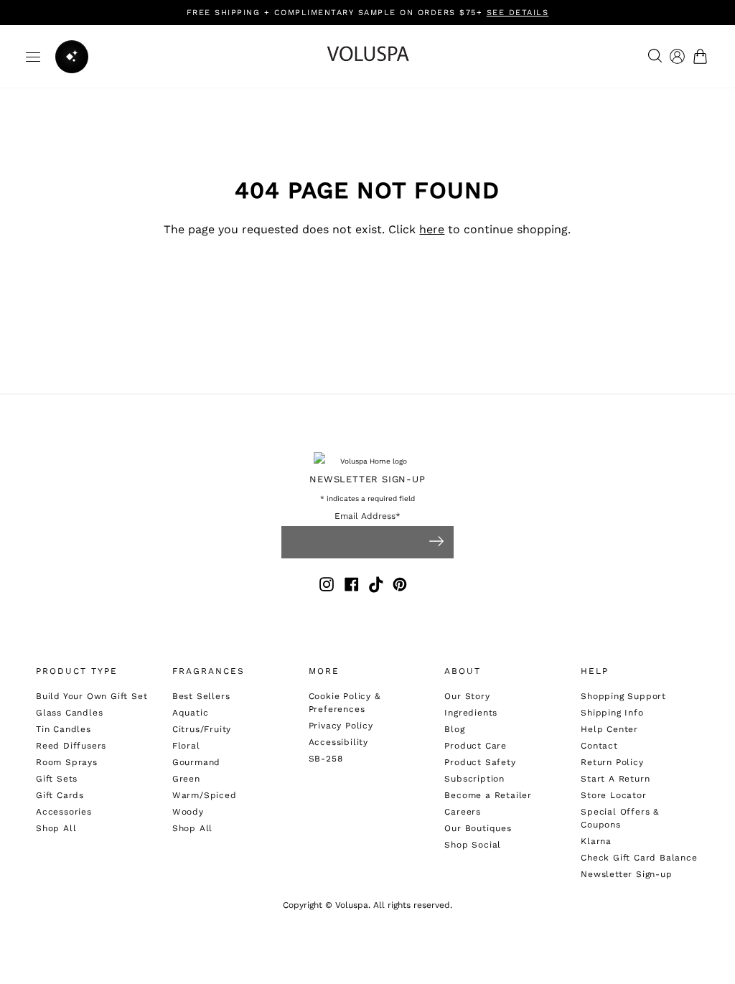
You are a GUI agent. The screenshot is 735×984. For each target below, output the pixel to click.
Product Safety (479, 762)
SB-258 (326, 759)
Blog (454, 729)
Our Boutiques (477, 828)
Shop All (56, 828)
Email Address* (367, 516)
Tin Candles (63, 729)
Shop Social (472, 845)
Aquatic (190, 713)
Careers (462, 812)
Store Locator (613, 795)
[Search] (651, 56)
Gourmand (196, 762)
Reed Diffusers (71, 746)
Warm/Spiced (204, 795)
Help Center (609, 729)
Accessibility (338, 742)
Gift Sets (57, 779)
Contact (599, 746)
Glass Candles (69, 713)
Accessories (64, 812)
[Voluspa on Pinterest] (400, 586)
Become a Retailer (488, 795)
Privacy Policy (341, 726)
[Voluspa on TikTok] (377, 586)
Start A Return (615, 779)
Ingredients (470, 713)
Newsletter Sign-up (626, 874)
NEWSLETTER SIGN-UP (367, 479)
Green (186, 779)
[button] (703, 56)
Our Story (467, 696)
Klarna (596, 841)
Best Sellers (201, 696)
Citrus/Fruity (201, 729)
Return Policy (612, 762)
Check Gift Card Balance (639, 858)
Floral (186, 746)
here (431, 229)
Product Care (475, 746)
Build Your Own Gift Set (91, 696)
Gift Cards (60, 795)
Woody (188, 812)
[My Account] (677, 56)
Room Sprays (67, 762)
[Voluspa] (367, 56)
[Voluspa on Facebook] (352, 586)
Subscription (474, 779)
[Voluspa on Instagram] (326, 586)
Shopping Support (623, 696)
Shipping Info (612, 713)
